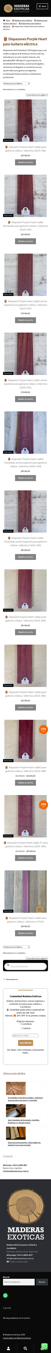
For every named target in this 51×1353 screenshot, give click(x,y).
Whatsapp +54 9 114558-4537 (20, 1255)
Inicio (8, 20)
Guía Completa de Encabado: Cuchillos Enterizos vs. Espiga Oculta (23, 1121)
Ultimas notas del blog (14, 1073)
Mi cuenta (8, 1348)
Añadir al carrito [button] (25, 162)
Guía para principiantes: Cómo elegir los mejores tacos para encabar (24, 1143)
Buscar (6, 1277)
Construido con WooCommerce (17, 1338)
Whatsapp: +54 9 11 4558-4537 (15, 1165)
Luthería (26, 1028)
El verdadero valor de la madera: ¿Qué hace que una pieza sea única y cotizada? (25, 1099)
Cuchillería (26, 1024)
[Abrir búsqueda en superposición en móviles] (25, 965)
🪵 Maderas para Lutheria (22, 20)
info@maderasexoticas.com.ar (16, 1171)
